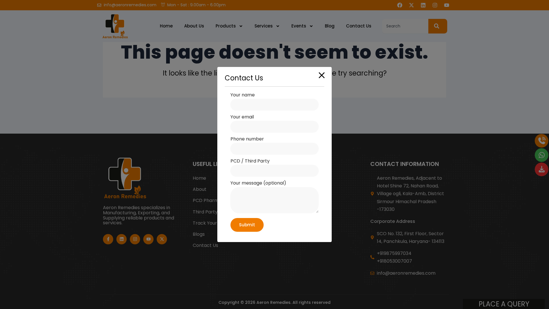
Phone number (247, 139)
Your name (242, 95)
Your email (242, 117)
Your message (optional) (258, 183)
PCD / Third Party (250, 161)
